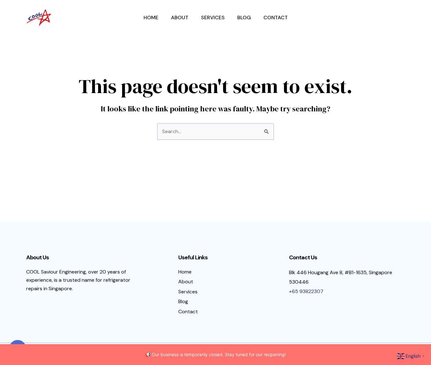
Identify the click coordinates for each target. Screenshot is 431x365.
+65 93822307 (306, 291)
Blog (244, 17)
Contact (275, 17)
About (179, 17)
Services (213, 17)
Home (151, 17)
